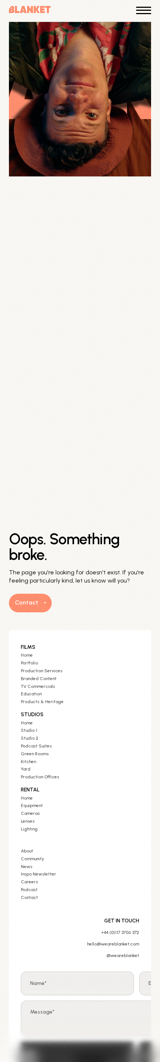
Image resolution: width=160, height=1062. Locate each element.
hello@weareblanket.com (113, 944)
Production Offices (40, 776)
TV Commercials (38, 686)
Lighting (29, 829)
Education (31, 693)
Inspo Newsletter (38, 874)
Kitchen (28, 761)
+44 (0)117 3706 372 (120, 932)
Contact (29, 897)
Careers (29, 881)
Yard (26, 769)
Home (27, 655)
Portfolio (29, 663)
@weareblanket (122, 955)
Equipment (32, 805)
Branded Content (39, 678)
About (27, 851)
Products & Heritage (42, 701)
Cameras (30, 813)
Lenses (28, 821)
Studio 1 (29, 730)
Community (32, 858)
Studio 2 (29, 738)
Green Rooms (35, 753)
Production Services (42, 670)
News (26, 866)
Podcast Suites (36, 746)
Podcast (29, 889)
